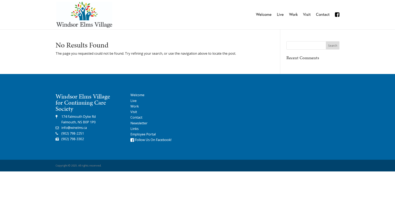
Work (293, 15)
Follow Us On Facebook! (152, 140)
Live (280, 15)
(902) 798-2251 (72, 133)
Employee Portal (143, 134)
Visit (307, 15)
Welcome (264, 15)
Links (134, 128)
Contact (323, 15)
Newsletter (139, 123)
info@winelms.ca (74, 127)
